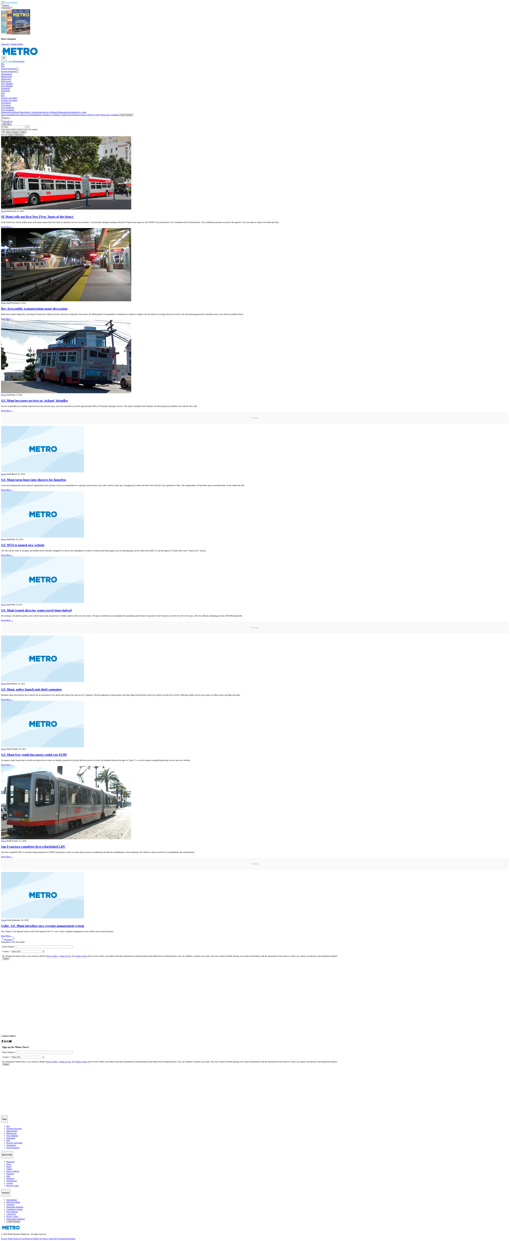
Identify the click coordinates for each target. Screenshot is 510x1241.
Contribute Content (58, 115)
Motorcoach (6, 79)
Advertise (29, 115)
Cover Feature (11, 2)
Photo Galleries (31, 112)
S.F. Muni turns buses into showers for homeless (33, 479)
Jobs (47, 112)
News (19, 2)
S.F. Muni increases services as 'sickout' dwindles (34, 400)
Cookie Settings (126, 115)
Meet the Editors (18, 115)
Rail (3, 93)
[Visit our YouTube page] (10, 1042)
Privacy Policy (94, 115)
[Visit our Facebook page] (2, 1042)
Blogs (16, 112)
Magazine (5, 112)
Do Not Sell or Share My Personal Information (55, 1239)
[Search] (27, 127)
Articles (25, 2)
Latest (10, 135)
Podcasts (41, 112)
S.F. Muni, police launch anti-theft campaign (31, 689)
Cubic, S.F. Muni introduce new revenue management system (42, 925)
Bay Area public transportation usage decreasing (34, 308)
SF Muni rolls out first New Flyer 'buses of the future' (37, 216)
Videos (22, 112)
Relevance (19, 135)
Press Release (73, 115)
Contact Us (83, 115)
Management (6, 74)
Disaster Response (8, 69)
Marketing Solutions (41, 115)
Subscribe (5, 44)
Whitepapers (62, 112)
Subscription (6, 115)
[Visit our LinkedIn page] (5, 1042)
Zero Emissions (7, 107)
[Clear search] (29, 127)
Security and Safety (9, 98)
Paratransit (5, 88)
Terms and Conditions (110, 115)
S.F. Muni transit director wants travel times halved (36, 610)
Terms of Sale (30, 1239)
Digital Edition (17, 44)
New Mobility (7, 84)
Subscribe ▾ (6, 8)
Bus (2, 64)
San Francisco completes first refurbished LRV (33, 846)
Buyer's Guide (80, 112)
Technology (6, 103)
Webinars (53, 112)
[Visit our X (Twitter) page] (7, 1042)
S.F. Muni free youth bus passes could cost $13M (34, 754)
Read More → (7, 227)
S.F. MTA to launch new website (22, 545)
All (3, 132)
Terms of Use (19, 1239)
